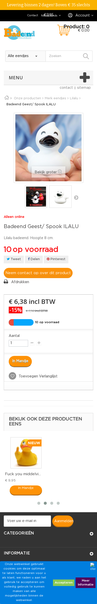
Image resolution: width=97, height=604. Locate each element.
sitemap (84, 87)
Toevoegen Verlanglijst (37, 376)
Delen (35, 259)
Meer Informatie (86, 582)
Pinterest (57, 259)
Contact (32, 15)
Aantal (14, 335)
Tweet (15, 259)
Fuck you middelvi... (23, 474)
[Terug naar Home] (8, 98)
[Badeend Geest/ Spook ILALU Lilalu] (36, 197)
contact (66, 87)
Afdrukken (20, 282)
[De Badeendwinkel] (19, 32)
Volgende (76, 197)
